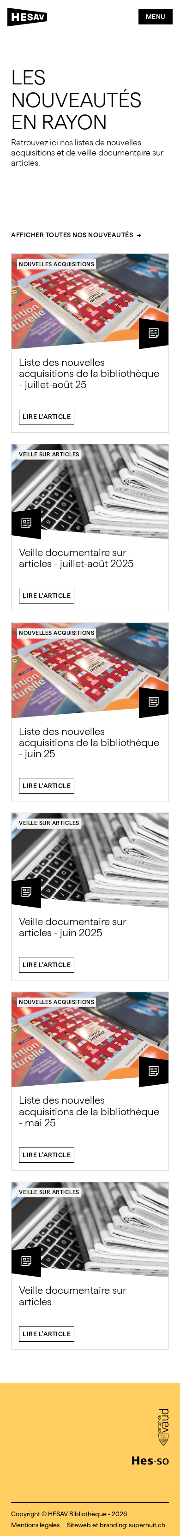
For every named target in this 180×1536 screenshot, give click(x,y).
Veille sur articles (49, 454)
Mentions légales (35, 1525)
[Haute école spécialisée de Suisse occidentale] (150, 1459)
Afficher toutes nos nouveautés (72, 235)
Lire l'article (47, 416)
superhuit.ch (147, 1525)
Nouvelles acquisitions (56, 264)
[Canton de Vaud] (163, 1428)
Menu (156, 16)
